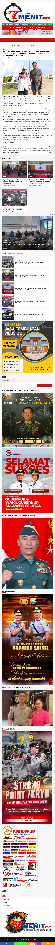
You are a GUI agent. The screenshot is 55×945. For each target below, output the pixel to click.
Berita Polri (17, 260)
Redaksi (5, 902)
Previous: (15, 149)
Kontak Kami (6, 899)
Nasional (23, 260)
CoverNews (38, 939)
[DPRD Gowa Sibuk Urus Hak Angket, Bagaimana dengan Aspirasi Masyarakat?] (8, 314)
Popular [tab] (12, 253)
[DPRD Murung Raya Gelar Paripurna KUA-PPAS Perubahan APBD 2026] (14, 197)
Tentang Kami (6, 905)
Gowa (20, 260)
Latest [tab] (5, 253)
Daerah (4, 49)
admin (5, 57)
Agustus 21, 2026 (38, 185)
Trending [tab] (20, 253)
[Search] (52, 39)
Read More (5, 248)
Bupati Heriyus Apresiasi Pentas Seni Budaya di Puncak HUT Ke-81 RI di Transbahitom (13, 181)
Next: (40, 149)
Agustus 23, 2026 (12, 185)
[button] (3, 39)
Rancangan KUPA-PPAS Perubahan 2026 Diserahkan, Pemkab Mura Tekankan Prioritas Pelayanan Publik (40, 181)
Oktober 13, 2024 (11, 57)
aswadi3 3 (5, 185)
